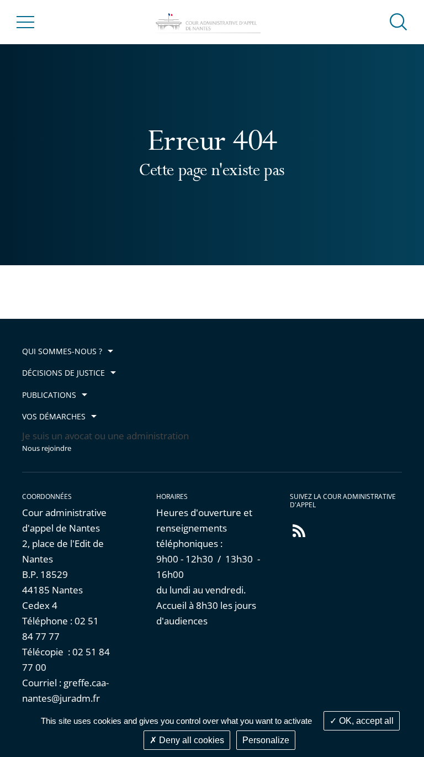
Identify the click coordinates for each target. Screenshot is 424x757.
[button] (398, 21)
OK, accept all (365, 721)
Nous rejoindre (46, 448)
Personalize (265, 740)
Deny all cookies (190, 740)
